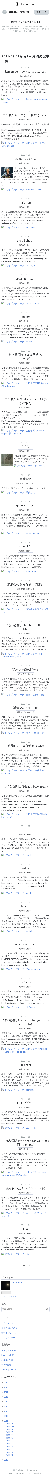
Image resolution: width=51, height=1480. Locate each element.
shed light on (25, 240)
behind (25, 906)
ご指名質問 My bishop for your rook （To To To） (25, 1022)
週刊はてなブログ (9, 1332)
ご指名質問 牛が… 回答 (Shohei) (25, 115)
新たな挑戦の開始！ (25, 670)
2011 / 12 (10, 1423)
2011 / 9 (9, 1432)
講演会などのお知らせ (25, 589)
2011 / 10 (10, 1429)
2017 (6, 1392)
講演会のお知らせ (25, 708)
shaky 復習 (6, 1364)
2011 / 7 (9, 1438)
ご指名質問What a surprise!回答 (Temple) (25, 401)
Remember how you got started (25, 71)
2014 (6, 1406)
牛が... (26, 446)
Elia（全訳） (25, 1103)
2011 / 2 (9, 1452)
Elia (25, 1229)
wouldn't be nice (25, 159)
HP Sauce (25, 982)
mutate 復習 (7, 1360)
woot (25, 830)
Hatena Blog (22, 1473)
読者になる (41, 12)
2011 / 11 (10, 1426)
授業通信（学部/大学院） (25, 483)
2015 (6, 1401)
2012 (6, 1416)
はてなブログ (7, 1323)
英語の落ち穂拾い (25, 120)
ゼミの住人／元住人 (25, 674)
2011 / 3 (9, 1449)
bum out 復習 (7, 1355)
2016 (6, 1397)
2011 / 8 (9, 1435)
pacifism (25, 1065)
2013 (6, 1411)
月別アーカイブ (9, 1376)
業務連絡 (25, 479)
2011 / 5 (9, 1443)
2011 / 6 (9, 1441)
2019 (6, 1382)
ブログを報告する (35, 1473)
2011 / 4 (9, 1446)
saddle (25, 868)
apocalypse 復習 (9, 1369)
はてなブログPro (8, 1337)
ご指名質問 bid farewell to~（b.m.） (25, 627)
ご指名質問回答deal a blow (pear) (25, 786)
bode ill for (25, 546)
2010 (6, 1460)
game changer (25, 505)
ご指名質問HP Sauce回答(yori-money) (25, 356)
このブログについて (10, 1296)
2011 (6, 1421)
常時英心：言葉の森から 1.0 (25, 22)
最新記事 (5, 1344)
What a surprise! (25, 944)
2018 (6, 1387)
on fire (25, 316)
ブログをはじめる (9, 1328)
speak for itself (25, 279)
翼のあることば (25, 76)
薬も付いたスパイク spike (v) (25, 1188)
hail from (26, 202)
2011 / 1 (9, 1455)
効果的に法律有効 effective (25, 746)
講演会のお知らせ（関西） (25, 584)
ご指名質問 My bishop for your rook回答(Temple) (25, 1142)
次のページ (25, 1265)
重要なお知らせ (8, 1350)
